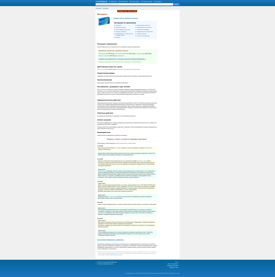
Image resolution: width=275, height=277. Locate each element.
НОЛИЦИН (130, 186)
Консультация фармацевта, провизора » (110, 239)
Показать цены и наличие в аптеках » (125, 18)
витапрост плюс (142, 161)
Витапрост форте (103, 55)
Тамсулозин (113, 196)
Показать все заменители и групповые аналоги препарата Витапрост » (122, 59)
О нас (176, 262)
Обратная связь (174, 267)
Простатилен (102, 53)
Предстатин (121, 55)
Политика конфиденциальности (105, 263)
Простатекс (140, 53)
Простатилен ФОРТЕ (121, 53)
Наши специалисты (173, 263)
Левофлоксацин (102, 171)
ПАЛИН (126, 189)
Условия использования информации (107, 262)
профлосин (148, 147)
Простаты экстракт (102, 69)
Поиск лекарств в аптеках (116, 254)
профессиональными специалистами (125, 143)
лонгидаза (119, 147)
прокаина (104, 91)
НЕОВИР (118, 186)
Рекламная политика (172, 265)
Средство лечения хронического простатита (128, 69)
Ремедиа (122, 161)
